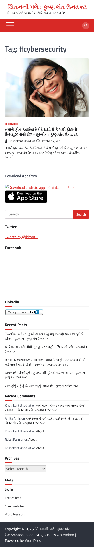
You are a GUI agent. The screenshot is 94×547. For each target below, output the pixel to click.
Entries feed (13, 497)
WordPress (33, 540)
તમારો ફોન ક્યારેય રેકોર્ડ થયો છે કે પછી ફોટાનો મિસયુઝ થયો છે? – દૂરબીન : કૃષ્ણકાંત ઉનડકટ (41, 131)
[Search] (85, 25)
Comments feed (15, 506)
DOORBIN (11, 124)
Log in (9, 489)
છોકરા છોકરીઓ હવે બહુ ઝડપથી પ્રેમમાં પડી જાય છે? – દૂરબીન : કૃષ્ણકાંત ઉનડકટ (46, 375)
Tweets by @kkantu (21, 237)
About (40, 431)
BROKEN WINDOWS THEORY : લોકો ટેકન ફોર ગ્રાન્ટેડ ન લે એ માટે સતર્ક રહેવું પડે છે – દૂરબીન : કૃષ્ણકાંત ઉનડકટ (45, 362)
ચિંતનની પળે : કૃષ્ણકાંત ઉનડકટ (47, 7)
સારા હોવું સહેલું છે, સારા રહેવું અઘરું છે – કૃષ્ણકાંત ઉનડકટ (41, 385)
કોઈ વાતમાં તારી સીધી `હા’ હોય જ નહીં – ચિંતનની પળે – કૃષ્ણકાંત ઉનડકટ (46, 349)
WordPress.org (15, 514)
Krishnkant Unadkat (22, 141)
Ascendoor (65, 535)
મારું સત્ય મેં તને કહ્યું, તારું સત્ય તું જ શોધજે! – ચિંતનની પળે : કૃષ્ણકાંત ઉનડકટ (44, 407)
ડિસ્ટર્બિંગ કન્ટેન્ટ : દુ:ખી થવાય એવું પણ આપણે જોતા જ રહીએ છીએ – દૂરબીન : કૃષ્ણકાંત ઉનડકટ (44, 336)
